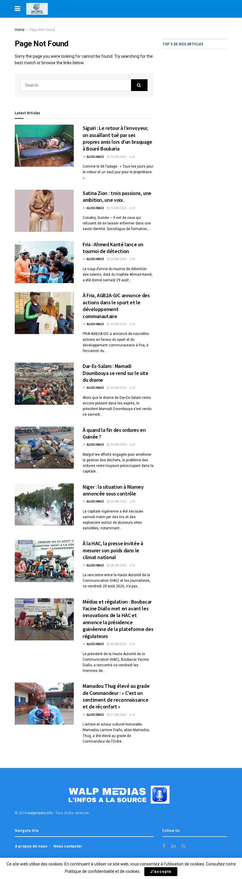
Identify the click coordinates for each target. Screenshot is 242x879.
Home (19, 30)
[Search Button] (139, 85)
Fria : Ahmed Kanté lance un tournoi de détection (113, 248)
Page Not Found (42, 30)
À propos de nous (31, 846)
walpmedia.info (40, 813)
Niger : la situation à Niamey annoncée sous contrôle (113, 490)
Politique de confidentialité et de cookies (102, 871)
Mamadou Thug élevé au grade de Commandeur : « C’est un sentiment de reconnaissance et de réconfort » (116, 696)
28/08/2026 (118, 565)
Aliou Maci (95, 156)
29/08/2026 (118, 324)
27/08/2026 (118, 714)
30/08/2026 (118, 156)
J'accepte (160, 871)
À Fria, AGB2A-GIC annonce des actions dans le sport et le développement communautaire (116, 305)
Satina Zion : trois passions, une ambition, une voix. (117, 196)
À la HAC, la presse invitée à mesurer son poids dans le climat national (113, 550)
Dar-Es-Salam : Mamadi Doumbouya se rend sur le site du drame (115, 373)
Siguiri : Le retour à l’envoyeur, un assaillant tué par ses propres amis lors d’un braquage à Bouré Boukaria (117, 138)
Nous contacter (67, 846)
